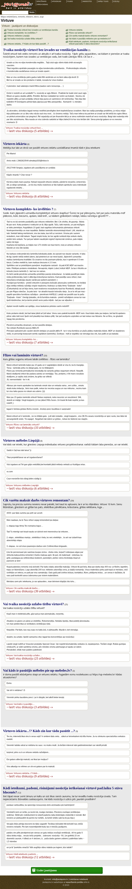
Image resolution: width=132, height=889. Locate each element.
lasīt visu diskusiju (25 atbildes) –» (31, 658)
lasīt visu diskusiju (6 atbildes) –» (31, 196)
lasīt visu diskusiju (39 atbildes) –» (31, 591)
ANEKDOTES (87, 1)
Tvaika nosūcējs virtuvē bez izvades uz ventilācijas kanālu (32, 30)
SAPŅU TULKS (103, 1)
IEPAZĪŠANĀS (41, 1)
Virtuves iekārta (75, 30)
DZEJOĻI (116, 1)
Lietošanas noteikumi (78, 879)
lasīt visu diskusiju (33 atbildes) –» (31, 427)
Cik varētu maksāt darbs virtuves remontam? (88, 36)
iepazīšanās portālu (74, 882)
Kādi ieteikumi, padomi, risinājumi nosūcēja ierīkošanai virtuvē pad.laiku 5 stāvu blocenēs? (93, 42)
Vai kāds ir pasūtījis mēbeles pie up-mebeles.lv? (90, 39)
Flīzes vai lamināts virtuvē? (80, 33)
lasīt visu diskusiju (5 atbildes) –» (31, 131)
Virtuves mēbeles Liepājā (18, 36)
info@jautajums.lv (60, 879)
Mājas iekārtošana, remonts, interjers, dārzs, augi (22, 17)
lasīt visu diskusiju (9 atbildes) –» (31, 776)
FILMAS (70, 1)
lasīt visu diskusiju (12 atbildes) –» (31, 857)
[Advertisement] (109, 80)
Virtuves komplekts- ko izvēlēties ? (22, 33)
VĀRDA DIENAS (42, 4)
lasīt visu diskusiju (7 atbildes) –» (31, 342)
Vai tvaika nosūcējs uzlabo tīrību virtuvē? (25, 39)
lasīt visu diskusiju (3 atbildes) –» (31, 707)
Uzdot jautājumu (47, 870)
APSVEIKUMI (56, 1)
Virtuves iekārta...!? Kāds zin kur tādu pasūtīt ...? (28, 44)
